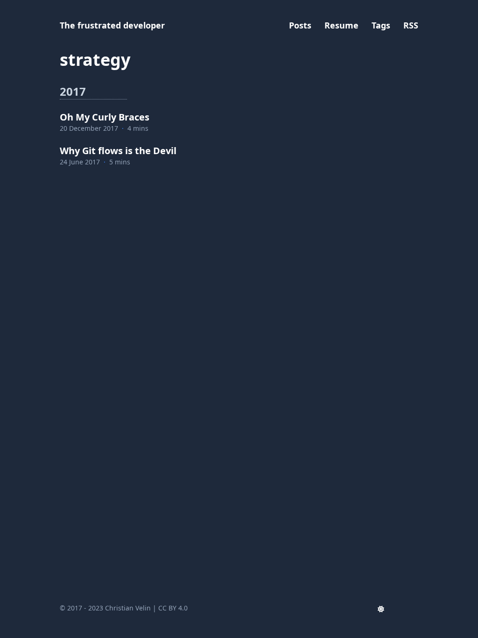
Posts (300, 25)
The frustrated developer (112, 25)
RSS (410, 25)
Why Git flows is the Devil (118, 150)
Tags (381, 25)
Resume (341, 25)
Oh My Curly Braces (104, 117)
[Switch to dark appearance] (381, 608)
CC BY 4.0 (173, 607)
